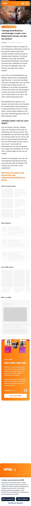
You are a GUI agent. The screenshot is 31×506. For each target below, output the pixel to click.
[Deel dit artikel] (28, 21)
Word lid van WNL (16, 395)
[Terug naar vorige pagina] (3, 21)
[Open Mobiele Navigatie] (26, 3)
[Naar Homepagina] (5, 3)
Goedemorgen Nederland (9, 27)
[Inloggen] (22, 3)
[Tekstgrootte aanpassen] (23, 21)
